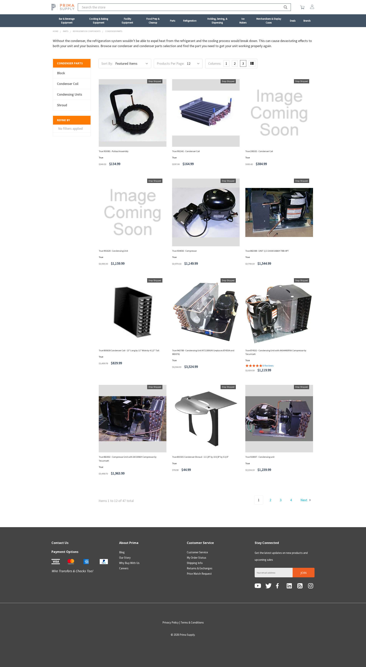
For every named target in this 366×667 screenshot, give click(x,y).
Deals (292, 20)
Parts (172, 20)
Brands (307, 20)
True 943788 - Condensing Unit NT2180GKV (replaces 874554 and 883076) (203, 352)
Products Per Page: (170, 63)
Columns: (214, 63)
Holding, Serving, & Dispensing (217, 20)
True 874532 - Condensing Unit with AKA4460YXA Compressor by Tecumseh (275, 352)
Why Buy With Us (129, 563)
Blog (122, 552)
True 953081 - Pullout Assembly (113, 151)
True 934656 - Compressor (184, 250)
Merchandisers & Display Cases (268, 20)
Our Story (125, 557)
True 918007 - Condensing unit (259, 456)
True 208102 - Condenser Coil (259, 151)
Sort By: (107, 63)
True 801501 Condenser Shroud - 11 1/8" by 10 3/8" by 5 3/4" (200, 456)
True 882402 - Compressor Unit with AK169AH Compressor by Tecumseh (128, 458)
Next (304, 500)
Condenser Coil (67, 83)
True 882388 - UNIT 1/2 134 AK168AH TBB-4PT (267, 250)
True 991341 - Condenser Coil (186, 151)
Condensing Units (69, 94)
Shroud (62, 105)
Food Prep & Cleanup (153, 20)
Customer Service (197, 552)
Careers (123, 568)
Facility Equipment (127, 20)
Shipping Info (195, 563)
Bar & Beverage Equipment (67, 20)
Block (61, 73)
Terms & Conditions (192, 622)
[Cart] (303, 7)
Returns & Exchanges (199, 568)
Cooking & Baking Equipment (98, 20)
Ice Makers (242, 20)
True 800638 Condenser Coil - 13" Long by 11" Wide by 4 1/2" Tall (129, 350)
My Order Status (196, 557)
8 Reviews (268, 365)
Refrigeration (190, 20)
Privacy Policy (170, 622)
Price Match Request (199, 573)
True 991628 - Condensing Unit (113, 250)
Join (304, 573)
